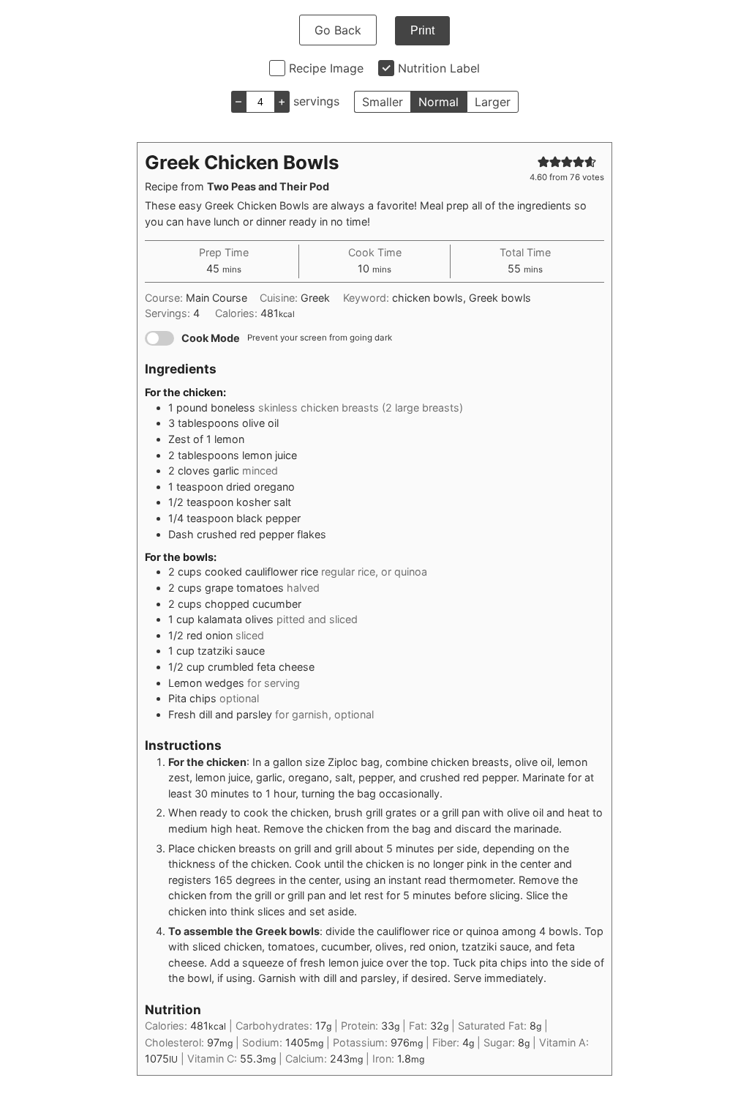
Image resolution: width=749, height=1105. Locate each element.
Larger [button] (493, 101)
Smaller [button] (382, 101)
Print (422, 30)
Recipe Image (326, 68)
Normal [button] (438, 101)
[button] (543, 161)
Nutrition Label (439, 68)
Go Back (338, 30)
